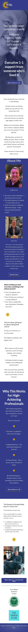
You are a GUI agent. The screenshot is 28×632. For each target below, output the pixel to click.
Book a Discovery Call (14, 83)
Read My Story (14, 275)
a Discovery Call (14, 580)
